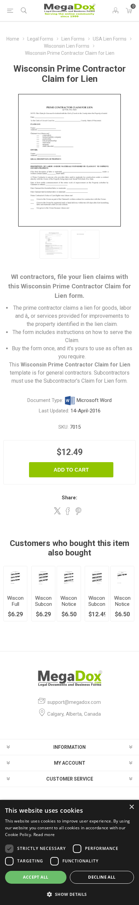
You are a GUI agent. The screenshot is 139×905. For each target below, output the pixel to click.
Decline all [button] (101, 877)
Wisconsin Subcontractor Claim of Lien (96, 607)
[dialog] (69, 852)
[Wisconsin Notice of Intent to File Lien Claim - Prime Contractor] (122, 578)
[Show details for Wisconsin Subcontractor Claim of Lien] (96, 578)
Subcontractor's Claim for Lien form (85, 381)
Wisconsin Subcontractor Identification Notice (43, 607)
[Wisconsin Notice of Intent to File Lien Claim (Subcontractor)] (68, 578)
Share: (69, 498)
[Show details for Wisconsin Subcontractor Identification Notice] (43, 578)
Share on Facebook (68, 511)
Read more (44, 834)
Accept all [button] (35, 877)
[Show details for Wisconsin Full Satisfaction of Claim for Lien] (15, 578)
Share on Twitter (57, 510)
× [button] (131, 807)
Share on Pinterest (78, 511)
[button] (69, 894)
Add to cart (71, 470)
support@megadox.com (74, 702)
